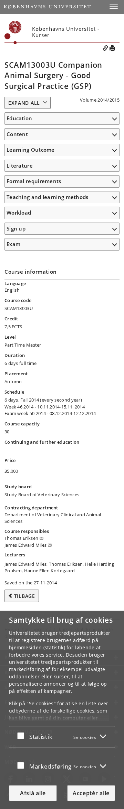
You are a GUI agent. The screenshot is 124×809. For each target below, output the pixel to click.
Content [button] (17, 134)
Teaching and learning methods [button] (48, 197)
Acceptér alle (91, 793)
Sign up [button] (16, 228)
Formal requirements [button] (34, 181)
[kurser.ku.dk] (13, 32)
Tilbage (24, 596)
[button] (114, 6)
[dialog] (62, 710)
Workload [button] (19, 212)
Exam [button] (13, 244)
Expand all (24, 103)
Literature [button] (20, 165)
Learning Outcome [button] (31, 149)
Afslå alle (33, 793)
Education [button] (19, 118)
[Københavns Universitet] (47, 6)
